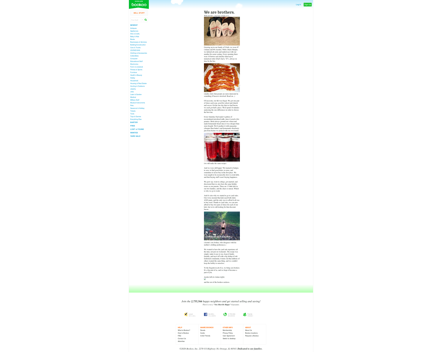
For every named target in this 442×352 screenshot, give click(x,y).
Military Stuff (134, 100)
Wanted (134, 132)
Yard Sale (135, 136)
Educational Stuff (136, 61)
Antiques (133, 28)
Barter (134, 122)
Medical (133, 97)
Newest (134, 25)
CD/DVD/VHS (135, 50)
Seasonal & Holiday (137, 108)
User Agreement (229, 336)
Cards (202, 333)
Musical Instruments (137, 102)
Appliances (134, 31)
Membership (227, 330)
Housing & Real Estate (138, 83)
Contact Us (182, 338)
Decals (202, 330)
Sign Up (307, 5)
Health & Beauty (136, 75)
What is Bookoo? (184, 330)
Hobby (132, 78)
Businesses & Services (138, 42)
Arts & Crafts (135, 34)
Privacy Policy (228, 333)
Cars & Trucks (135, 47)
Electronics (134, 64)
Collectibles (134, 56)
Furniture (133, 72)
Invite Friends (205, 336)
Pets (132, 105)
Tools (132, 114)
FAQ (179, 336)
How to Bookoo (183, 333)
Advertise (181, 341)
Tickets (132, 111)
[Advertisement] (138, 172)
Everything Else (136, 119)
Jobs (132, 91)
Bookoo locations (251, 333)
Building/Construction (138, 45)
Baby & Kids (134, 36)
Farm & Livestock (136, 67)
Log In (298, 5)
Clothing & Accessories (138, 53)
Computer (134, 58)
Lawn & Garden (136, 94)
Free (132, 126)
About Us (248, 330)
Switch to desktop (229, 338)
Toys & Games (135, 116)
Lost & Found (137, 129)
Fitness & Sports (136, 69)
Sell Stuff (139, 13)
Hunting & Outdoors (137, 86)
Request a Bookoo (252, 336)
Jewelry (133, 89)
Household (134, 80)
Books (132, 39)
